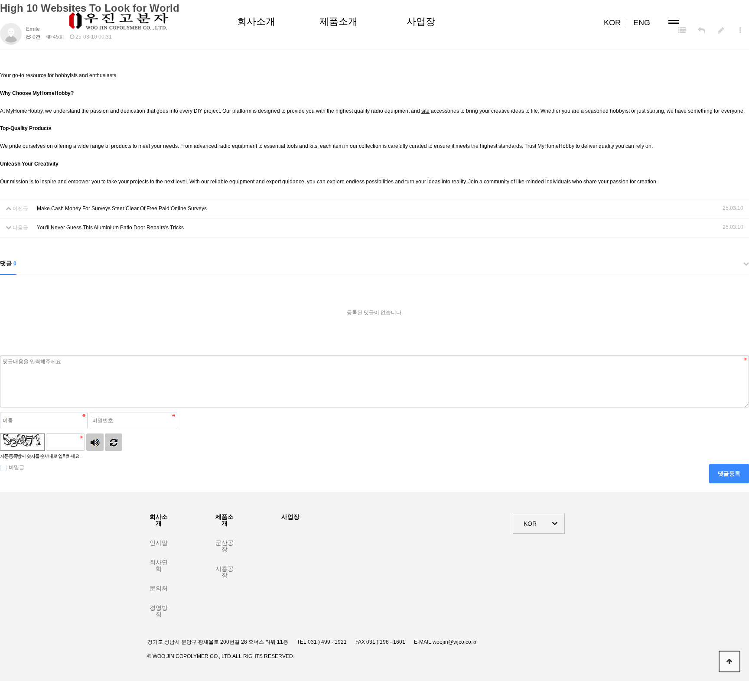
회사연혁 (159, 565)
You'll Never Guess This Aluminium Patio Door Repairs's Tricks (110, 228)
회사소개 (256, 21)
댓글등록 (729, 473)
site (425, 111)
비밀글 (16, 467)
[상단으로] (729, 661)
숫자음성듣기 (95, 442)
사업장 (421, 21)
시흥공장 (224, 572)
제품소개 (338, 21)
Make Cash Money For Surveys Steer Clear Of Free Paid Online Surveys (122, 208)
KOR (612, 22)
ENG (641, 22)
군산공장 (224, 546)
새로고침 (113, 442)
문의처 (159, 588)
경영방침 (159, 611)
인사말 (159, 542)
